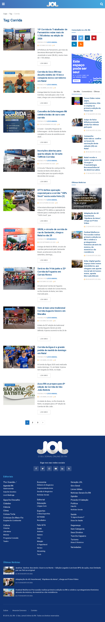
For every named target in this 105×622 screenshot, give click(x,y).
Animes (40, 531)
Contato (34, 610)
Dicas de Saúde (77, 521)
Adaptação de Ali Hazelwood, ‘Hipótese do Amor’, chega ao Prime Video (92, 218)
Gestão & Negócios (45, 492)
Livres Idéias (76, 489)
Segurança (76, 525)
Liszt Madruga (8, 495)
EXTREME (41, 517)
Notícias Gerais (43, 495)
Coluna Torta (9, 514)
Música (6, 535)
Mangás (40, 541)
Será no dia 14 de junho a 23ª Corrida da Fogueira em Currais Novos (51, 271)
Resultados (41, 520)
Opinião (74, 496)
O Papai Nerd (42, 545)
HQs (38, 538)
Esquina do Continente (12, 521)
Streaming (41, 551)
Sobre (5, 610)
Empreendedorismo (45, 488)
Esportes (9, 73)
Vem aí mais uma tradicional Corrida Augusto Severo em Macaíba (51, 311)
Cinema (6, 528)
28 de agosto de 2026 (82, 206)
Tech (39, 554)
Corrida (17, 14)
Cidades (9, 30)
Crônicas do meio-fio (13, 518)
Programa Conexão (10, 538)
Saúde (73, 514)
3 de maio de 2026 (45, 45)
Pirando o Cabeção (79, 500)
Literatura (7, 531)
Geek (39, 529)
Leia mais (44, 63)
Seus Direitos (77, 532)
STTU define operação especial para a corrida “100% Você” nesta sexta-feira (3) (52, 193)
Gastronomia (8, 489)
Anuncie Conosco (19, 610)
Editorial (41, 500)
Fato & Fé (41, 525)
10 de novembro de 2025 (47, 124)
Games (40, 535)
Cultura (6, 525)
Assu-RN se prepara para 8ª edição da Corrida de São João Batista (51, 386)
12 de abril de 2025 (45, 360)
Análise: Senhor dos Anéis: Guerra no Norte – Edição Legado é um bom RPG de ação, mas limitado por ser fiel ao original (85, 198)
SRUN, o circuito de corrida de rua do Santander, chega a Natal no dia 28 (52, 232)
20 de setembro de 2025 (47, 242)
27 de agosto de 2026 (93, 226)
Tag (10, 14)
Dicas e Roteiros (77, 542)
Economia (41, 482)
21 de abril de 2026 (45, 88)
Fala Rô (73, 506)
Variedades (76, 547)
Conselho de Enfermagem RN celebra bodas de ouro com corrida (52, 114)
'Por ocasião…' (10, 482)
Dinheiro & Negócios (45, 485)
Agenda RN (8, 486)
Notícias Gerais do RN (81, 493)
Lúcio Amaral (52, 42)
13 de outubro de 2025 (47, 163)
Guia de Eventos (9, 492)
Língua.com (41, 506)
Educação (41, 503)
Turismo (74, 539)
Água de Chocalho (11, 500)
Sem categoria (77, 529)
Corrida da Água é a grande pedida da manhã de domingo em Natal (51, 350)
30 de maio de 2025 (45, 281)
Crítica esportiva (43, 514)
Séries (39, 548)
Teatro (5, 541)
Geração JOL (76, 482)
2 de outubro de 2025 (46, 203)
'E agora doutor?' (77, 517)
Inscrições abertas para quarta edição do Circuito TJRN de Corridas (49, 153)
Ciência (6, 507)
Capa (5, 14)
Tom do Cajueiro (78, 536)
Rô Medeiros (52, 239)
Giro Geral (75, 486)
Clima (6, 510)
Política (74, 503)
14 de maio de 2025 (45, 321)
